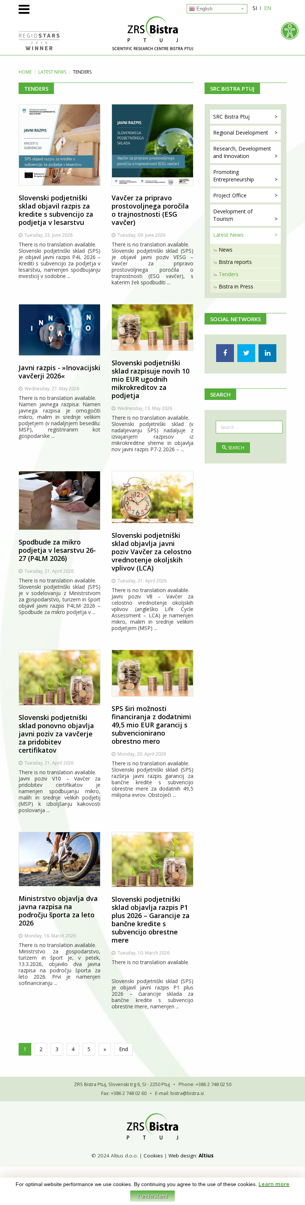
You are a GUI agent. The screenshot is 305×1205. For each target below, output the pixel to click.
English (203, 9)
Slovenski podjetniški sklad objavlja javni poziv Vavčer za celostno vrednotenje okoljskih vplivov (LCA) (152, 551)
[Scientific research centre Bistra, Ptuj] (152, 33)
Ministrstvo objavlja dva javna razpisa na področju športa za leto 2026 (58, 910)
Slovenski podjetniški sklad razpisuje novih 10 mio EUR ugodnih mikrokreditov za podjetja (150, 379)
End (123, 1049)
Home (25, 72)
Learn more (274, 1184)
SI (255, 8)
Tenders (228, 274)
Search (236, 448)
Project (230, 195)
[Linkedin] (267, 353)
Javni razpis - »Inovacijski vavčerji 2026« (59, 371)
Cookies (153, 1155)
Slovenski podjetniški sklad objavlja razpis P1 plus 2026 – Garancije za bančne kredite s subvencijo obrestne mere (151, 919)
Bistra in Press (236, 286)
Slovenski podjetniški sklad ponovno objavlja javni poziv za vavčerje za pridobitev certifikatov (56, 734)
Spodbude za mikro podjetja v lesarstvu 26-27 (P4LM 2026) (57, 550)
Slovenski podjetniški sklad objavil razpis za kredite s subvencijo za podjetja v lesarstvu (56, 210)
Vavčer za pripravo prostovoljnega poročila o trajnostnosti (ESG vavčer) (150, 210)
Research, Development (242, 152)
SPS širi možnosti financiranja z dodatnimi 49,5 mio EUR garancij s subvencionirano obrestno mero (151, 725)
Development (233, 215)
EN (267, 8)
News (225, 249)
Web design (182, 1155)
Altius (206, 1155)
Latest (52, 72)
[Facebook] (225, 353)
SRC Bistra (231, 116)
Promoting (233, 175)
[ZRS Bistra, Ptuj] (152, 1126)
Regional (240, 132)
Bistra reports (235, 261)
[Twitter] (246, 353)
